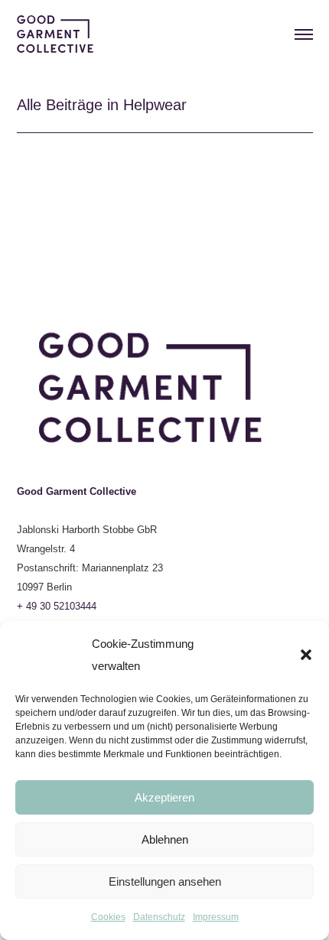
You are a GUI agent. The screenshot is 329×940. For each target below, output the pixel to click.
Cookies (108, 917)
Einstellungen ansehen (165, 881)
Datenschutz (159, 917)
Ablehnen (165, 839)
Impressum (216, 917)
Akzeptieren (164, 797)
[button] (306, 654)
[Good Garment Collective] (55, 32)
